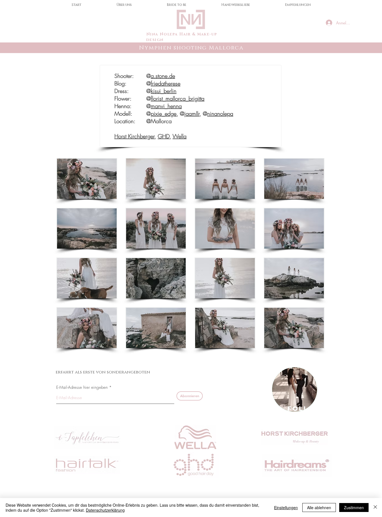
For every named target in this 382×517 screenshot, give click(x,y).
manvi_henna (166, 106)
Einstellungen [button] (286, 507)
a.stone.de (163, 76)
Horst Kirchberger (134, 136)
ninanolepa (220, 113)
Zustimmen (354, 507)
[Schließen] (375, 507)
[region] (294, 389)
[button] (86, 178)
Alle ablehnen (319, 507)
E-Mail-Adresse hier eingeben (82, 387)
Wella (180, 136)
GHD (163, 136)
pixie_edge (163, 113)
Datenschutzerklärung (105, 510)
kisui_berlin (163, 91)
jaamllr (191, 113)
